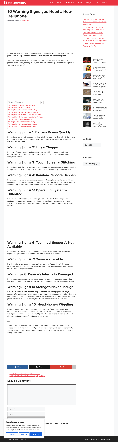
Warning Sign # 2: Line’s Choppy (19, 107)
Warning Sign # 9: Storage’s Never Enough (22, 124)
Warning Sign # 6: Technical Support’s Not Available (25, 117)
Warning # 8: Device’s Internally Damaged (22, 122)
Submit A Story (106, 439)
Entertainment (69, 3)
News (59, 3)
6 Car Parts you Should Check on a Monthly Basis (99, 100)
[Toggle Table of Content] (41, 102)
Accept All (36, 434)
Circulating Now (17, 2)
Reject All (24, 434)
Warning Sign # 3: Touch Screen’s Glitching (22, 110)
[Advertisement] (41, 37)
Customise (12, 434)
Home (52, 3)
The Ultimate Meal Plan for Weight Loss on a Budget (99, 76)
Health (80, 3)
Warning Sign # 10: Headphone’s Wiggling (22, 126)
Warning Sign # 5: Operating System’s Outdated (24, 114)
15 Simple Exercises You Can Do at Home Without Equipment (99, 84)
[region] (24, 428)
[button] (111, 3)
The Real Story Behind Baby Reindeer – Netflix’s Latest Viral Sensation (94, 22)
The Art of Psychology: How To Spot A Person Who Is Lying (99, 124)
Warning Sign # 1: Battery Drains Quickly (22, 105)
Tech (96, 3)
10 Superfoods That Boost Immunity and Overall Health (99, 69)
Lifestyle (88, 3)
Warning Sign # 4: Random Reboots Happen (23, 112)
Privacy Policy (94, 439)
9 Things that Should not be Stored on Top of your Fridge (27, 376)
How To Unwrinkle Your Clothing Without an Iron (24, 374)
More (103, 3)
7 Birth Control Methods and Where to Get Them (99, 92)
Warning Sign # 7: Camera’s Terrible (20, 119)
